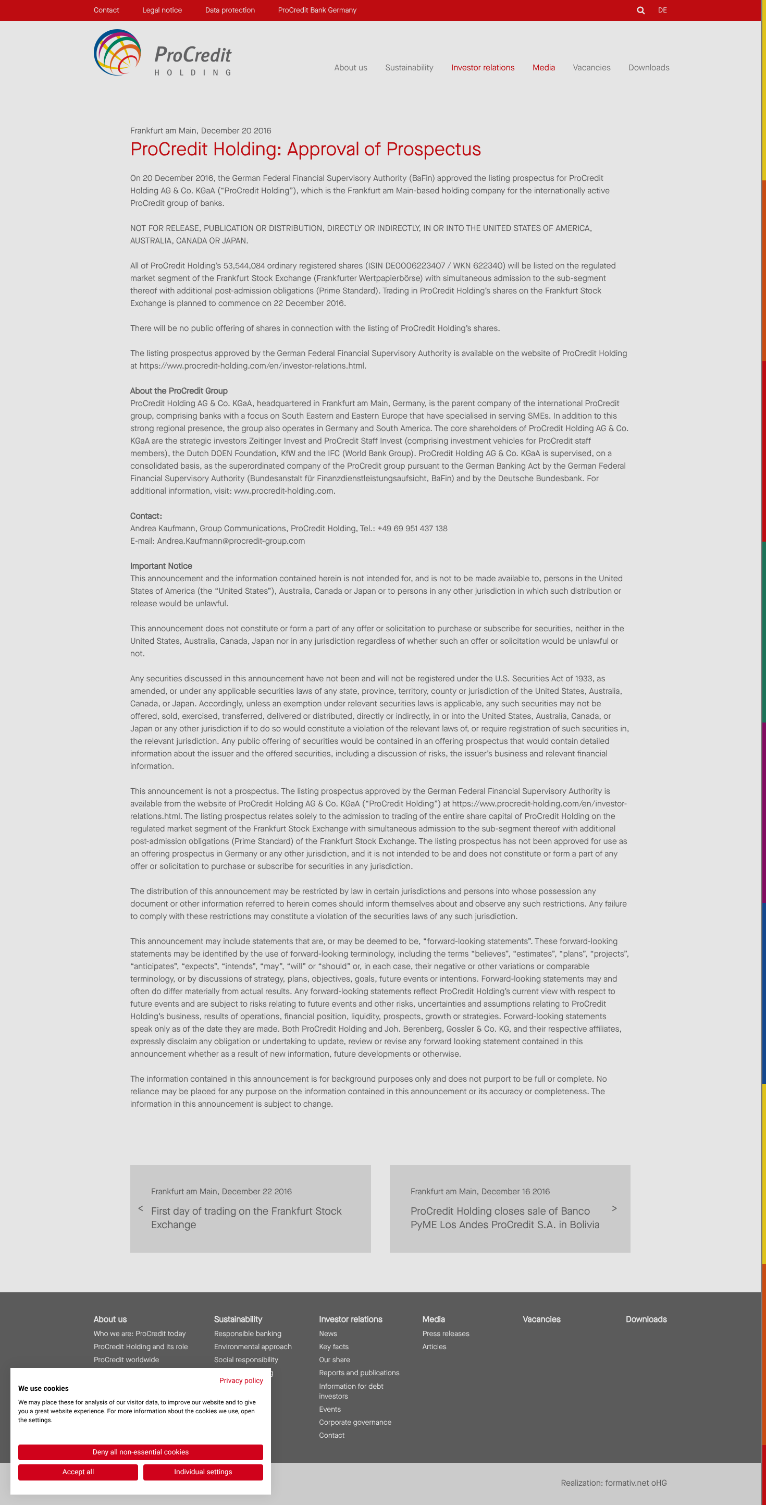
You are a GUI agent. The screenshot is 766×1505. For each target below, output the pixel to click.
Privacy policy (241, 1381)
